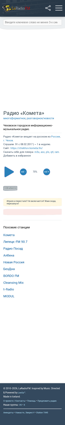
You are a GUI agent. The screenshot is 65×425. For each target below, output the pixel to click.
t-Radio (8, 289)
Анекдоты (8, 412)
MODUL (8, 296)
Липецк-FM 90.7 (15, 242)
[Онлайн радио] (16, 12)
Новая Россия (13, 262)
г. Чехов (8, 140)
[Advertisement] (32, 69)
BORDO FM (11, 276)
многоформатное (14, 118)
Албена (8, 255)
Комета (8, 235)
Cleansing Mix (13, 283)
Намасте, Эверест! (24, 412)
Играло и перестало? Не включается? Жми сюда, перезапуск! (31, 202)
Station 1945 (42, 412)
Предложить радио (47, 401)
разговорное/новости (40, 118)
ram (57, 151)
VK (20, 405)
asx (43, 151)
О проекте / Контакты (14, 401)
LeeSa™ (21, 392)
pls (47, 151)
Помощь (31, 401)
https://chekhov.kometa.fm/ (26, 148)
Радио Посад (13, 248)
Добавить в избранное (17, 155)
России (55, 136)
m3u (37, 151)
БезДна (9, 269)
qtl (52, 151)
